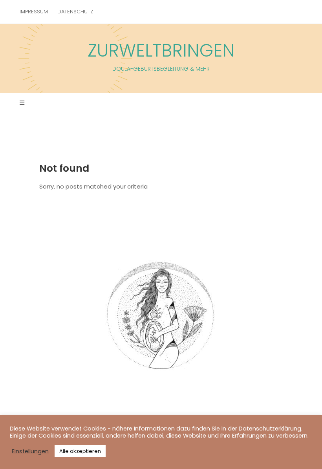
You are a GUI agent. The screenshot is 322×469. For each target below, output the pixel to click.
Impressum (34, 11)
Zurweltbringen (161, 55)
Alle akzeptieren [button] (80, 451)
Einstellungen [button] (30, 451)
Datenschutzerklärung (270, 428)
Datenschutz (75, 11)
